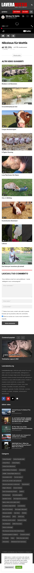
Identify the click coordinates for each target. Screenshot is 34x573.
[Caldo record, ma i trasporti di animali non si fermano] (6, 437)
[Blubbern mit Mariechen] (17, 73)
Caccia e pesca (18, 477)
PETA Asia (21, 516)
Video (12, 538)
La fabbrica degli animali (9, 506)
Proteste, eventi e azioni (9, 520)
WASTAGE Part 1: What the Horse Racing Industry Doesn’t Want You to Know (21, 445)
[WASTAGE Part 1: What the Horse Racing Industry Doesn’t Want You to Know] (6, 445)
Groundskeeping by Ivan (9, 106)
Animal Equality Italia (19, 459)
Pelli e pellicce (6, 516)
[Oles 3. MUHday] (17, 187)
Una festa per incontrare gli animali (13, 266)
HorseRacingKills (17, 495)
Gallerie (22, 491)
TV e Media (5, 538)
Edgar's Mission (7, 488)
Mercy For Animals (8, 509)
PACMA (24, 513)
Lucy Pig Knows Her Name (10, 175)
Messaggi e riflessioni (20, 509)
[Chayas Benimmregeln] (17, 119)
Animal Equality (7, 459)
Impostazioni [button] (9, 567)
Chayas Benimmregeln (9, 129)
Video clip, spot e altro (22, 538)
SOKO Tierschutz (17, 523)
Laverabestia (21, 506)
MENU (5, 12)
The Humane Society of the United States (13, 531)
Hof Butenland (6, 495)
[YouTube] (8, 398)
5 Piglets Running (7, 152)
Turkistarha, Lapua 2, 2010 (10, 359)
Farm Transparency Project (10, 491)
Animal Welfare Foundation (10, 470)
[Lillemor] (17, 233)
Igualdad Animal (7, 498)
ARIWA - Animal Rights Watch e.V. (11, 473)
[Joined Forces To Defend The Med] (6, 412)
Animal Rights (15, 462)
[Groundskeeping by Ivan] (17, 96)
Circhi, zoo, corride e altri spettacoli (12, 480)
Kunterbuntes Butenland (9, 221)
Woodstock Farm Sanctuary (18, 541)
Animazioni (22, 470)
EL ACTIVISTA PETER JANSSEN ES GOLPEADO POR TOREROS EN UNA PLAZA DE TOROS (21, 419)
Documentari (25, 484)
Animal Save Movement (9, 466)
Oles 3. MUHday (7, 198)
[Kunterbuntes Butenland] (17, 210)
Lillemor (4, 243)
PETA (14, 516)
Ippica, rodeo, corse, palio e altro (11, 502)
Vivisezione (6, 541)
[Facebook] (3, 398)
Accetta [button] (18, 567)
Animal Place (6, 462)
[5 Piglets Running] (17, 142)
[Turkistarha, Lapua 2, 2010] (17, 348)
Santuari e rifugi (22, 520)
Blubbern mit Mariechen (9, 84)
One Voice (16, 513)
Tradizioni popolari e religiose (10, 534)
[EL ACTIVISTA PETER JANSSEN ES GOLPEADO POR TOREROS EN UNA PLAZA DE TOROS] (6, 420)
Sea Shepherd (6, 523)
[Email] (17, 398)
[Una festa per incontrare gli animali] (17, 256)
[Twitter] (13, 398)
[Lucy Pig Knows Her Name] (17, 164)
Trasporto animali (24, 534)
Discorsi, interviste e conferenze (11, 484)
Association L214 (7, 477)
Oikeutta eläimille (7, 513)
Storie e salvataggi (7, 527)
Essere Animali (18, 488)
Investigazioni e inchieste (20, 498)
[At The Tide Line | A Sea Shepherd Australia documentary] (6, 429)
